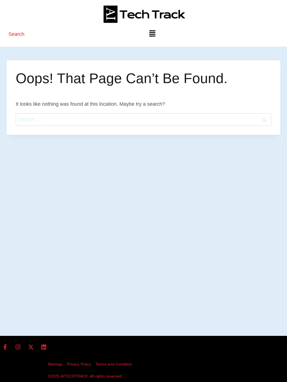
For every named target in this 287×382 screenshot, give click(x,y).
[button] (152, 34)
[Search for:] (143, 119)
